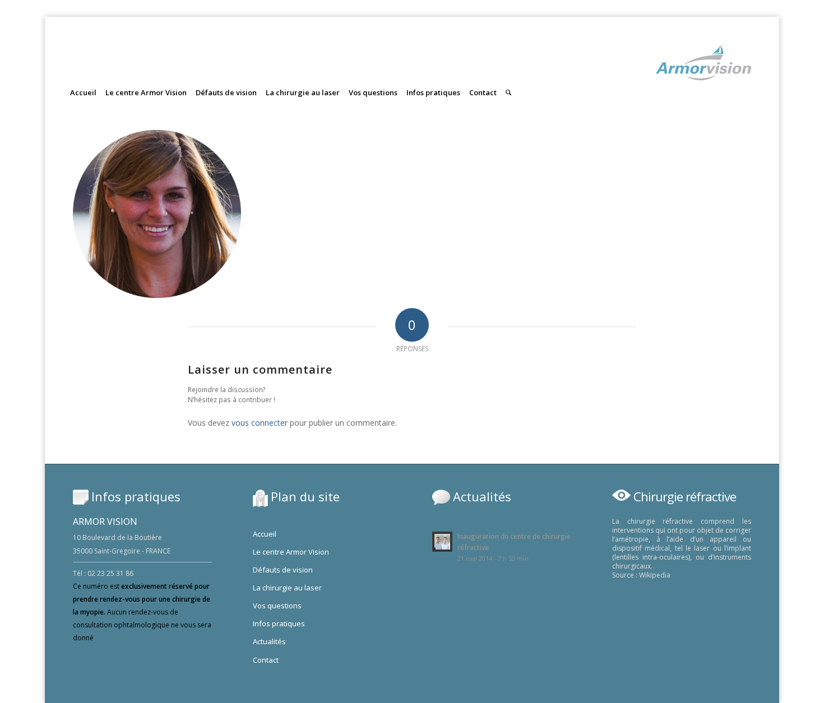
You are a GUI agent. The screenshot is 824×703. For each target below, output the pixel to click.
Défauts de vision (283, 570)
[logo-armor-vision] (703, 70)
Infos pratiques (279, 623)
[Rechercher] (508, 92)
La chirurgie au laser (287, 588)
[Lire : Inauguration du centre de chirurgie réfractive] (442, 542)
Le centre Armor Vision (291, 552)
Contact (266, 660)
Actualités (269, 641)
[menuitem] (83, 82)
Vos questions (277, 605)
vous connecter (260, 422)
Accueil (264, 534)
